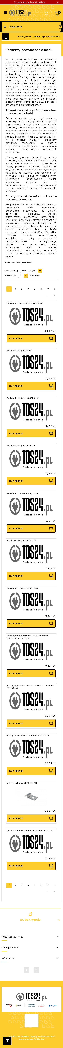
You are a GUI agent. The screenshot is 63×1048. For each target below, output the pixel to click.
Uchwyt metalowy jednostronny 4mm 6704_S (29, 830)
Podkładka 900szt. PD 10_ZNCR (22, 493)
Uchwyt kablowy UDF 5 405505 (22, 783)
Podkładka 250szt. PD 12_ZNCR (22, 588)
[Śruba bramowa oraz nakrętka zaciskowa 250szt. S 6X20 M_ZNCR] (31, 651)
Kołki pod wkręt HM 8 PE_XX (21, 446)
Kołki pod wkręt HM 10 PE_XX (21, 541)
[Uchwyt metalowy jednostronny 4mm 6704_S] (31, 844)
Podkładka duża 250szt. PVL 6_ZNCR (25, 303)
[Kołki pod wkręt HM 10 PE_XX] (31, 554)
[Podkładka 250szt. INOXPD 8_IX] (31, 412)
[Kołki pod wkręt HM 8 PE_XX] (31, 459)
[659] (54, 295)
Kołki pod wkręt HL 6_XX (19, 351)
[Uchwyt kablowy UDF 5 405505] (31, 796)
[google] (36, 970)
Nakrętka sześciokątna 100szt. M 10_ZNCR (28, 735)
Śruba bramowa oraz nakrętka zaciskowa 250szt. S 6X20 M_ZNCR (27, 637)
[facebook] (26, 970)
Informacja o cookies (18, 1036)
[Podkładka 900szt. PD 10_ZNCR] (31, 507)
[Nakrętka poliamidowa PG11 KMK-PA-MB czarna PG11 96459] (31, 701)
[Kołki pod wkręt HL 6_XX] (31, 364)
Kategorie (15, 26)
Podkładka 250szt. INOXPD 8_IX (22, 398)
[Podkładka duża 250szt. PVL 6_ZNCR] (31, 317)
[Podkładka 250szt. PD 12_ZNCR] (31, 601)
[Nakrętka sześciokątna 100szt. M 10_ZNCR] (31, 749)
